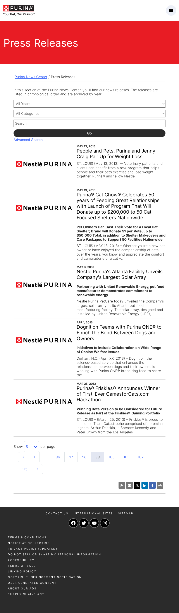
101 (126, 457)
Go (89, 133)
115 (25, 469)
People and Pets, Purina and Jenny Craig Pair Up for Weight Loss (116, 153)
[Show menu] (171, 10)
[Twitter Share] (137, 485)
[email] (129, 485)
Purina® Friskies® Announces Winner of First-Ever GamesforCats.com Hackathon (118, 394)
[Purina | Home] (19, 10)
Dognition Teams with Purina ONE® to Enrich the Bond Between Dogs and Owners (119, 332)
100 (112, 457)
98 (84, 457)
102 (141, 457)
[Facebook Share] (152, 485)
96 (58, 457)
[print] (160, 485)
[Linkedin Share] (144, 485)
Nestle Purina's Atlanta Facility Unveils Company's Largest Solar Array (120, 274)
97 (71, 457)
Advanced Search (28, 139)
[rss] (122, 485)
